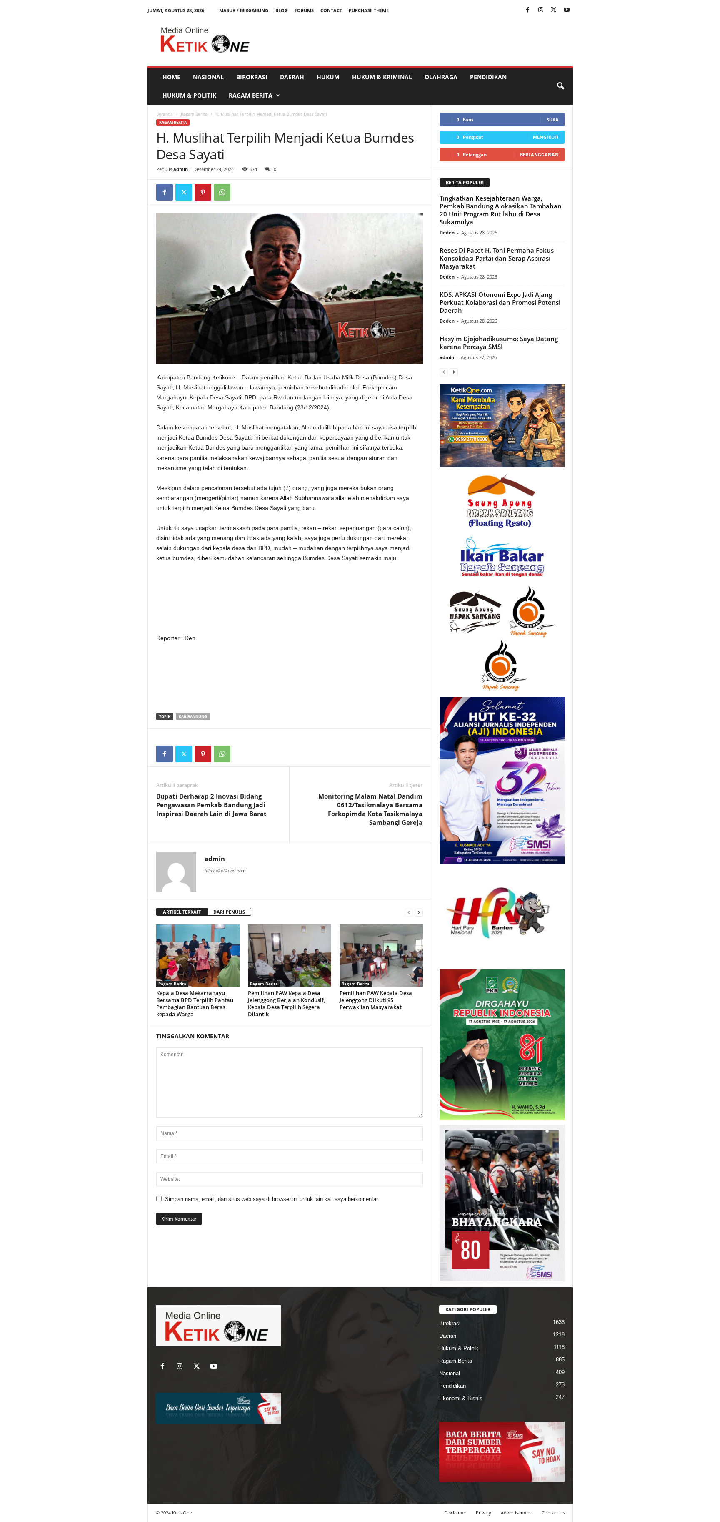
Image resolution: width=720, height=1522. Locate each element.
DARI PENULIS (229, 912)
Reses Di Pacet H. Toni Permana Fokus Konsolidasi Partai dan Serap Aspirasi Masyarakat (497, 258)
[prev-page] (409, 912)
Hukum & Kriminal (382, 77)
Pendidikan (488, 77)
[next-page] (419, 912)
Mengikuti (546, 137)
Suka (553, 119)
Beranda (164, 114)
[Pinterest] (203, 192)
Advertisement (516, 1512)
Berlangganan (539, 154)
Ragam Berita (250, 95)
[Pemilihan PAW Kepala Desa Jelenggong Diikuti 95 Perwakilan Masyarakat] (381, 955)
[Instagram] (541, 10)
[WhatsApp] (222, 192)
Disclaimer (455, 1512)
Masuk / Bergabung (243, 10)
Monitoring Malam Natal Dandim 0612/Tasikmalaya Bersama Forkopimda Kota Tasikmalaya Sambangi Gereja (370, 809)
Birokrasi (252, 77)
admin (180, 169)
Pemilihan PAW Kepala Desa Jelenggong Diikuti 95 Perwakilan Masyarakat (376, 1000)
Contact (331, 10)
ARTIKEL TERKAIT (182, 912)
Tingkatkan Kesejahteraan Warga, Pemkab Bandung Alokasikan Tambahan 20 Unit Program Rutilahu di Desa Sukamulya (501, 210)
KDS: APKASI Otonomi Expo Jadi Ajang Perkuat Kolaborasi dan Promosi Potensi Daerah (500, 302)
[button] (560, 86)
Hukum (328, 77)
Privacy (483, 1512)
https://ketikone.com (225, 870)
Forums (304, 10)
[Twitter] (554, 10)
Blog (281, 10)
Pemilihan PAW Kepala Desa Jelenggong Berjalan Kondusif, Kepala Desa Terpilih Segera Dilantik (286, 1003)
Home (171, 77)
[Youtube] (567, 10)
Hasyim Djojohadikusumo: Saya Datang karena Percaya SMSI (499, 342)
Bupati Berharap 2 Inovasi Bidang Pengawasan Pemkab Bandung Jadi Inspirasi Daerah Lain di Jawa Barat (211, 805)
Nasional (208, 77)
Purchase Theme (369, 10)
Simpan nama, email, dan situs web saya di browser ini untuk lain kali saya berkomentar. (272, 1199)
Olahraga (441, 77)
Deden (447, 232)
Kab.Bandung (193, 716)
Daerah (292, 77)
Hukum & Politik (189, 95)
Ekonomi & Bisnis (460, 1398)
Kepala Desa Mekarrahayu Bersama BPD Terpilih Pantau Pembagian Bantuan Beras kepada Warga (194, 1003)
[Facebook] (528, 10)
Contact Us (553, 1512)
